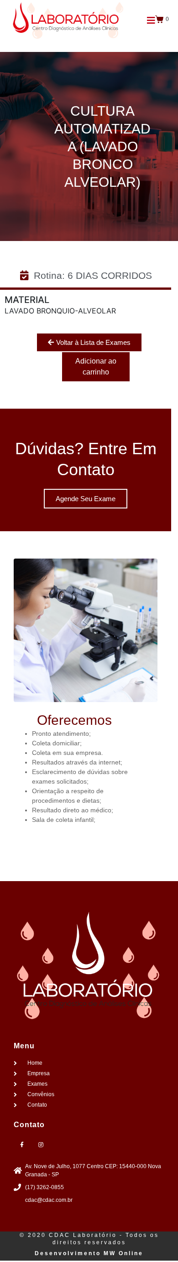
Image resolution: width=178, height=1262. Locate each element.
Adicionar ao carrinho (95, 366)
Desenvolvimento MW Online (89, 1253)
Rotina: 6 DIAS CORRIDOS (93, 275)
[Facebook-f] (22, 1145)
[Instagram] (40, 1145)
